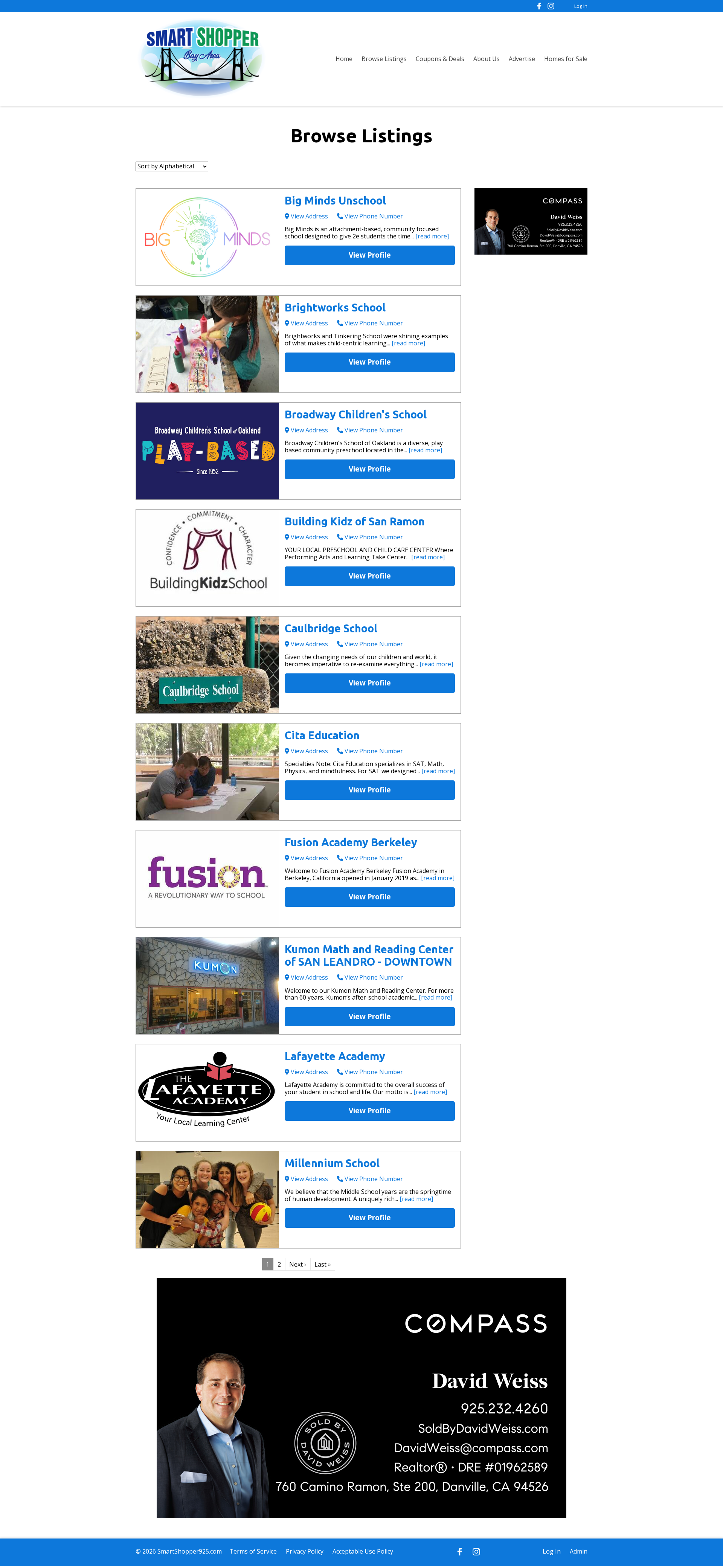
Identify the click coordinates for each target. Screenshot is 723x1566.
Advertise (522, 59)
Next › (297, 1264)
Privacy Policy (304, 1551)
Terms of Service (253, 1551)
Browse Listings (384, 59)
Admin (578, 1551)
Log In (580, 6)
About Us (486, 59)
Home (344, 59)
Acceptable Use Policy (363, 1551)
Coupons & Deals (440, 59)
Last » (322, 1264)
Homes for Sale (565, 59)
